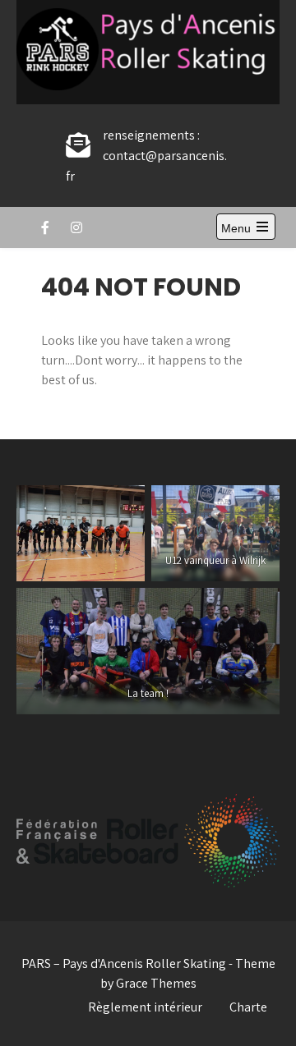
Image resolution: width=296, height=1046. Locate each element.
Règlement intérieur (145, 1007)
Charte (248, 1007)
